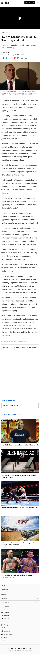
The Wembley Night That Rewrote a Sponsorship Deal (19, 507)
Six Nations (28, 289)
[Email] (22, 58)
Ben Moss (6, 52)
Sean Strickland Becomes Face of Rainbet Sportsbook (19, 445)
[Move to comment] (26, 58)
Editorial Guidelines (29, 347)
